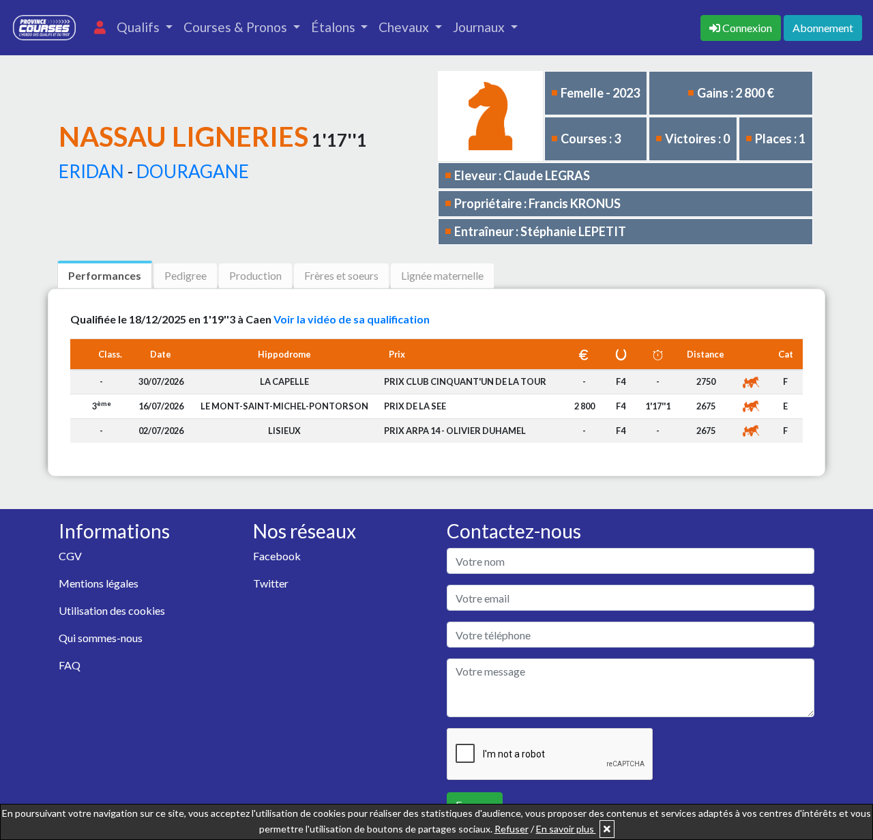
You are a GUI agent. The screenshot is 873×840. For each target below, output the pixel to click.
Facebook (277, 555)
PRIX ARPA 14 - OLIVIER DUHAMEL (455, 430)
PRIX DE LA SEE (415, 406)
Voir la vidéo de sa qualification (351, 319)
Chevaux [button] (405, 27)
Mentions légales (98, 583)
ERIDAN (91, 171)
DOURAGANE (192, 171)
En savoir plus (566, 829)
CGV (70, 555)
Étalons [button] (334, 27)
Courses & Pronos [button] (236, 27)
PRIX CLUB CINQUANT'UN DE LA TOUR (465, 381)
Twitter (270, 583)
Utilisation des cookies (112, 610)
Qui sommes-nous (101, 637)
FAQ (69, 664)
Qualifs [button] (139, 27)
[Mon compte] (100, 27)
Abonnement (823, 27)
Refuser (511, 829)
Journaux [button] (480, 27)
